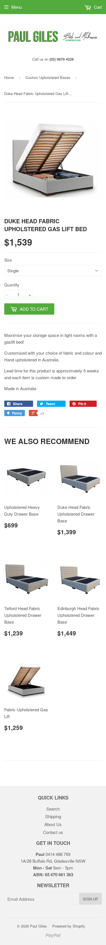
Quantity (11, 285)
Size (8, 260)
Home (9, 77)
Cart (97, 7)
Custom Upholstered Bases (47, 77)
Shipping (53, 816)
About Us (53, 824)
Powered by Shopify (68, 926)
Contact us (53, 832)
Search (53, 809)
